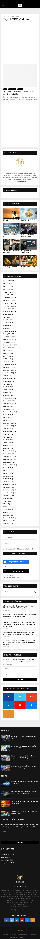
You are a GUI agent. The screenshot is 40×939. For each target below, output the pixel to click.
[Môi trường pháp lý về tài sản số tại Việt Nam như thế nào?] (5, 804)
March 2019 (6, 515)
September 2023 (8, 378)
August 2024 (7, 348)
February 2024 (7, 364)
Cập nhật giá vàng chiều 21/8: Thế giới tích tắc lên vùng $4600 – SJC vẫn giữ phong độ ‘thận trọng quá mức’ (19, 642)
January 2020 (7, 487)
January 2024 (7, 367)
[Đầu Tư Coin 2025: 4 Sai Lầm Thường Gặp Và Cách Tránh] (5, 814)
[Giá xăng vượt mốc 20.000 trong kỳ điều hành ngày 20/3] (5, 748)
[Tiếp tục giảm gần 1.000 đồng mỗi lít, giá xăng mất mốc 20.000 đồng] (5, 758)
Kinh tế (5, 88)
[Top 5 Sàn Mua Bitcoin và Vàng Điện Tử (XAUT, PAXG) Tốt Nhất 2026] (5, 794)
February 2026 (7, 297)
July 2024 (6, 350)
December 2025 (8, 303)
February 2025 (7, 331)
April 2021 (6, 445)
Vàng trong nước (22, 934)
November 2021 (8, 426)
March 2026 (6, 295)
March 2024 (6, 361)
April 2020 (6, 479)
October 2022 (7, 409)
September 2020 (8, 465)
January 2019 (7, 520)
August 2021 (7, 434)
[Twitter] (12, 920)
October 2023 (7, 375)
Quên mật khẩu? (8, 575)
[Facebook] (6, 920)
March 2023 (6, 395)
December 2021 (8, 423)
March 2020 (6, 481)
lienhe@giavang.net (23, 910)
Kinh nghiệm (13, 937)
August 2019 (7, 501)
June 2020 (6, 473)
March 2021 (6, 448)
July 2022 (6, 417)
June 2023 (6, 387)
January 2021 (7, 454)
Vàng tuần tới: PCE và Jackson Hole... (27, 219)
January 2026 (7, 300)
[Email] (27, 920)
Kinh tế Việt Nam (12, 88)
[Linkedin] (17, 920)
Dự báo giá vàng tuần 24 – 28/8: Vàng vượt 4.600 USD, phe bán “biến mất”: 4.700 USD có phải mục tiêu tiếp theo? (19, 624)
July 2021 (6, 437)
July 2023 (6, 384)
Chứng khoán (5, 863)
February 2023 (7, 398)
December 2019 (8, 490)
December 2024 (8, 336)
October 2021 (7, 428)
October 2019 (7, 495)
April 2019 (6, 512)
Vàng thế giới (5, 860)
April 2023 (6, 392)
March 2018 (6, 523)
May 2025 (6, 323)
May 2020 (6, 476)
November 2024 (8, 339)
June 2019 (6, 506)
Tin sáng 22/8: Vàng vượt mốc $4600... (27, 235)
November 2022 (8, 406)
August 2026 (7, 281)
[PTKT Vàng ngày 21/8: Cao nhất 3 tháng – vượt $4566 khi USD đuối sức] (11, 260)
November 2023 (8, 373)
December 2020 (8, 456)
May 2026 (6, 289)
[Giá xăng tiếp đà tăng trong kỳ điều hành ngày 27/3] (5, 738)
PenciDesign (20, 930)
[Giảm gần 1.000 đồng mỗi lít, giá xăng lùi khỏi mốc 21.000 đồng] (5, 768)
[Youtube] (22, 920)
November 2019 (8, 493)
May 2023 (6, 389)
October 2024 (7, 342)
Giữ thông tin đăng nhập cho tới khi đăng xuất (18, 549)
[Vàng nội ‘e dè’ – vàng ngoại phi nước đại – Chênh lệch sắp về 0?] (28, 260)
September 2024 (8, 345)
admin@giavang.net (20, 181)
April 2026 (6, 292)
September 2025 (8, 311)
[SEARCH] (35, 592)
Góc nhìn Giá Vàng (24, 937)
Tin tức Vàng (13, 934)
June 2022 (6, 420)
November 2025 (8, 306)
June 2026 (6, 286)
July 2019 (6, 504)
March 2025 (6, 328)
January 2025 (7, 334)
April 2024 (6, 359)
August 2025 (7, 314)
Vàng (2, 857)
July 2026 (6, 283)
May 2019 (6, 509)
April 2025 (6, 325)
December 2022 (8, 403)
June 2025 (6, 320)
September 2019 (8, 498)
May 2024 (6, 356)
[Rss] (32, 920)
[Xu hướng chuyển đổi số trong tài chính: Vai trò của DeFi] (5, 784)
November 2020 (8, 459)
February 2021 (7, 451)
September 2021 (8, 431)
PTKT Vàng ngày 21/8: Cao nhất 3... (10, 267)
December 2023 (8, 370)
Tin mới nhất (20, 88)
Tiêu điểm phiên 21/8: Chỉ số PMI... (27, 251)
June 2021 (6, 440)
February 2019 (7, 518)
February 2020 (7, 484)
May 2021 (6, 442)
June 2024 (6, 353)
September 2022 (8, 412)
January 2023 (7, 401)
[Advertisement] (20, 42)
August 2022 (7, 414)
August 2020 (7, 467)
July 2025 (6, 317)
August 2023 (7, 381)
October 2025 (7, 309)
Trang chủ (5, 934)
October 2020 (7, 462)
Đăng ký (18, 577)
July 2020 (6, 470)
